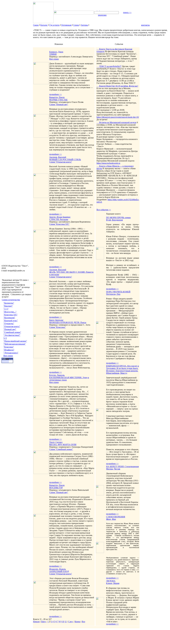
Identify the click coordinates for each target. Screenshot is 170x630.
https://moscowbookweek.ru (108, 163)
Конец (77, 621)
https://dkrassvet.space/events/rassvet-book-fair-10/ (118, 117)
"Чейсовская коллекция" (14, 344)
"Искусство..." (9, 312)
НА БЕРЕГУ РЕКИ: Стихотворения (122, 466)
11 (66, 621)
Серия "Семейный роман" (61, 449)
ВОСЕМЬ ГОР (56, 487)
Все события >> (104, 210)
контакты (145, 25)
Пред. (43, 621)
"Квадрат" (8, 306)
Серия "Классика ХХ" (59, 224)
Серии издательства (11, 300)
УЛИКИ (53, 54)
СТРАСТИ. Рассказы (58, 219)
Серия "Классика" (57, 327)
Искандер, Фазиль (57, 569)
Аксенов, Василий (57, 157)
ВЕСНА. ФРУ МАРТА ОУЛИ (62, 444)
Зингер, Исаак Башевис (60, 217)
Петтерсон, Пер (113, 294)
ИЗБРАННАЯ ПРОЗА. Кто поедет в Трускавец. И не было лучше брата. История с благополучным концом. (122, 368)
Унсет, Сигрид (55, 442)
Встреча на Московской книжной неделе (116, 122)
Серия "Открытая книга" (60, 162)
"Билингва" (8, 303)
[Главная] (95, 10)
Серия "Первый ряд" (58, 104)
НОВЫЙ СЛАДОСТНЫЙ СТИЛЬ (65, 159)
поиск (127, 12)
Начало (36, 621)
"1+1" (6, 309)
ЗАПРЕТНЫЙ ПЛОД (59, 571)
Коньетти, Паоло (57, 97)
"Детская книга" (10, 353)
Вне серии (8, 356)
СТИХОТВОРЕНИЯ (115, 517)
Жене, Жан (111, 519)
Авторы (84, 25)
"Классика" (8, 347)
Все (83, 621)
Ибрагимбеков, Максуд (116, 373)
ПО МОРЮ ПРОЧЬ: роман (118, 217)
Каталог (44, 25)
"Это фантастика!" (11, 335)
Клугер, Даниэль (57, 375)
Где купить (54, 25)
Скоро (36, 25)
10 (63, 621)
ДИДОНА (110, 581)
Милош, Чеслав (113, 469)
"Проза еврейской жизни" (15, 341)
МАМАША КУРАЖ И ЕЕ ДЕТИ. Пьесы (67, 322)
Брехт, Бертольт (56, 320)
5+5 (5, 338)
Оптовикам (66, 25)
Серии (76, 25)
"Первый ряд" (9, 329)
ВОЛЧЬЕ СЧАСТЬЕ (58, 100)
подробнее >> (55, 94)
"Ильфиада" (8, 350)
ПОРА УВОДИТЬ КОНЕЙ (118, 292)
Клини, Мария (112, 583)
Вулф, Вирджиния (114, 220)
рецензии (102, 15)
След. (70, 621)
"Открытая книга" (11, 326)
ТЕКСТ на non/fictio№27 (109, 66)
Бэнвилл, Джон (56, 52)
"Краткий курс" (10, 320)
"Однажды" (8, 323)
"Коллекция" (9, 318)
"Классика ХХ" (10, 315)
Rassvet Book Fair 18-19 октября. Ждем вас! (117, 86)
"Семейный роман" (12, 332)
